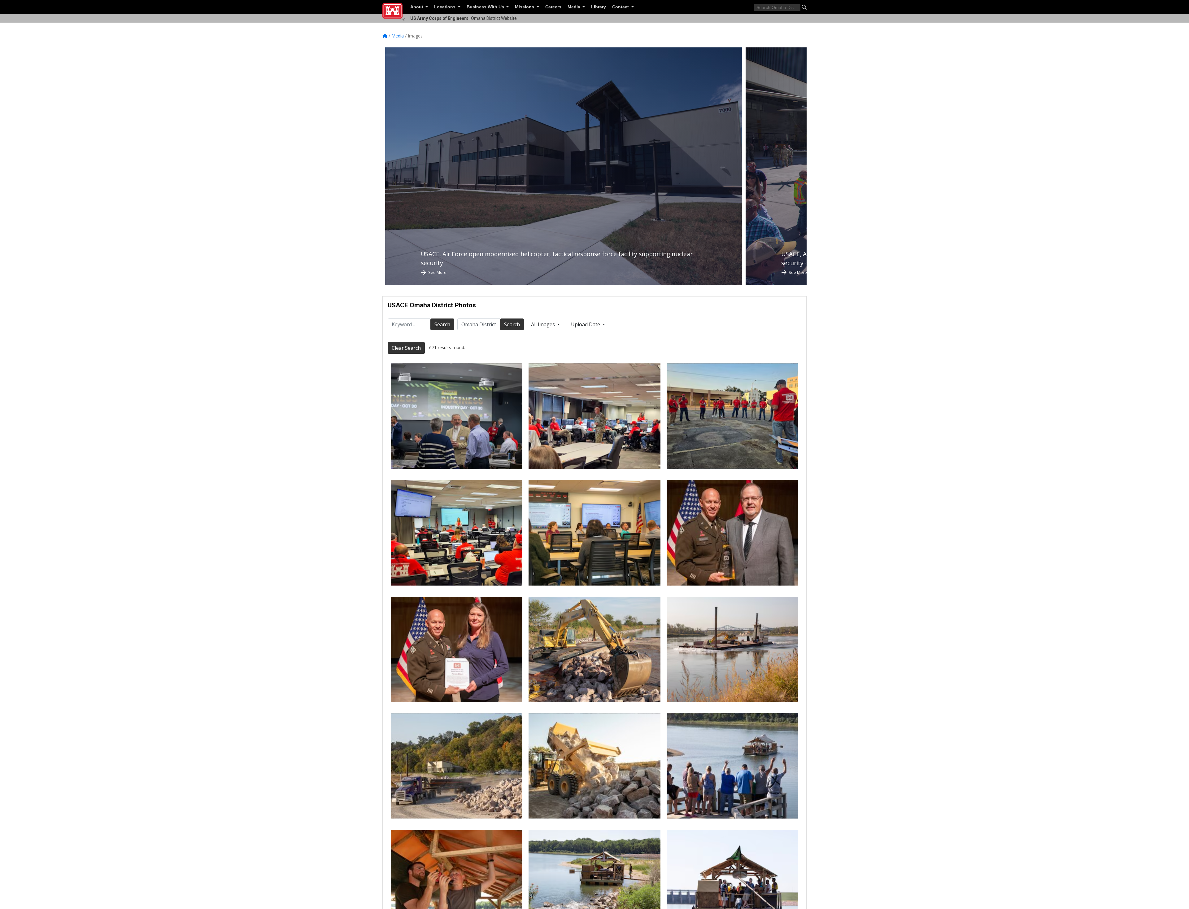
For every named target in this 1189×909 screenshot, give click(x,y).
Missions (525, 7)
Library (598, 7)
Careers (553, 7)
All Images (543, 324)
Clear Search (406, 348)
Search (442, 324)
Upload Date (586, 324)
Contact (621, 7)
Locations (445, 7)
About (417, 7)
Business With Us (486, 7)
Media (574, 7)
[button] (804, 7)
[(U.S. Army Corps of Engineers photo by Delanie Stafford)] (594, 649)
